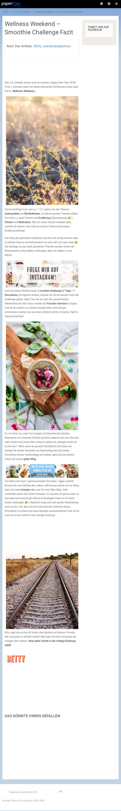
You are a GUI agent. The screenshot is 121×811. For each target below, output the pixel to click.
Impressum (27, 800)
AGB (42, 800)
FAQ (37, 800)
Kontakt (6, 800)
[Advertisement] (42, 748)
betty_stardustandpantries (52, 46)
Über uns (16, 800)
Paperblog (14, 792)
